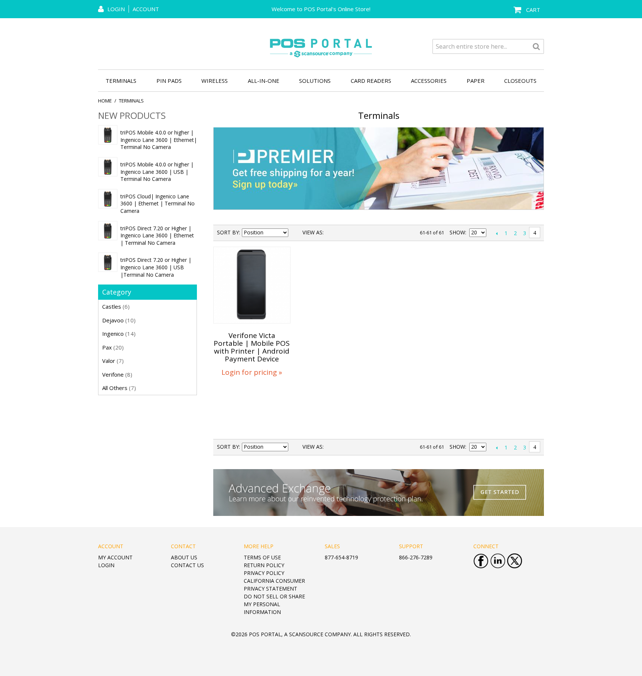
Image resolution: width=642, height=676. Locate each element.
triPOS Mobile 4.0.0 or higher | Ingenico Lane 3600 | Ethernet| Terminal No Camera (158, 139)
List (344, 232)
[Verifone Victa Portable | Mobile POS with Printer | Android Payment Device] (252, 285)
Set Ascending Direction (295, 232)
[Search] (536, 46)
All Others (119, 387)
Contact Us (187, 565)
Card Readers (371, 80)
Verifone (117, 374)
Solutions (315, 80)
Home (105, 100)
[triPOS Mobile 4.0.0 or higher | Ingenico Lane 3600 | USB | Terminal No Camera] (107, 166)
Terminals (121, 80)
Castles (116, 306)
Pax (113, 347)
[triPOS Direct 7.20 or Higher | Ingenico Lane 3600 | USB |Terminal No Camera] (107, 262)
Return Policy (264, 565)
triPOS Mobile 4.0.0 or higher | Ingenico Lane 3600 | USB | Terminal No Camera (157, 171)
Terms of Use (262, 557)
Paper (475, 80)
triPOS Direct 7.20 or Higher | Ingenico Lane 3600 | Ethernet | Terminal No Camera (157, 235)
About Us (184, 557)
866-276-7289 (415, 557)
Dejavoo (119, 320)
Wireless (214, 80)
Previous (496, 233)
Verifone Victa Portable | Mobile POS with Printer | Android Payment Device (252, 347)
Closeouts (520, 80)
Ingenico (119, 333)
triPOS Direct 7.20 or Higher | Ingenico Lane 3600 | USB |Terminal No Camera (155, 267)
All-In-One (263, 80)
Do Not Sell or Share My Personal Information (274, 604)
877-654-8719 (341, 557)
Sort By (228, 232)
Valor (113, 360)
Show (457, 232)
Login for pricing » (251, 372)
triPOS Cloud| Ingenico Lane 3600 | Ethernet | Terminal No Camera (157, 203)
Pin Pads (169, 80)
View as (312, 232)
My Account (115, 557)
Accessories (429, 80)
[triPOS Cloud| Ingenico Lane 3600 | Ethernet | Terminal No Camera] (107, 198)
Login (106, 565)
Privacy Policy (264, 572)
